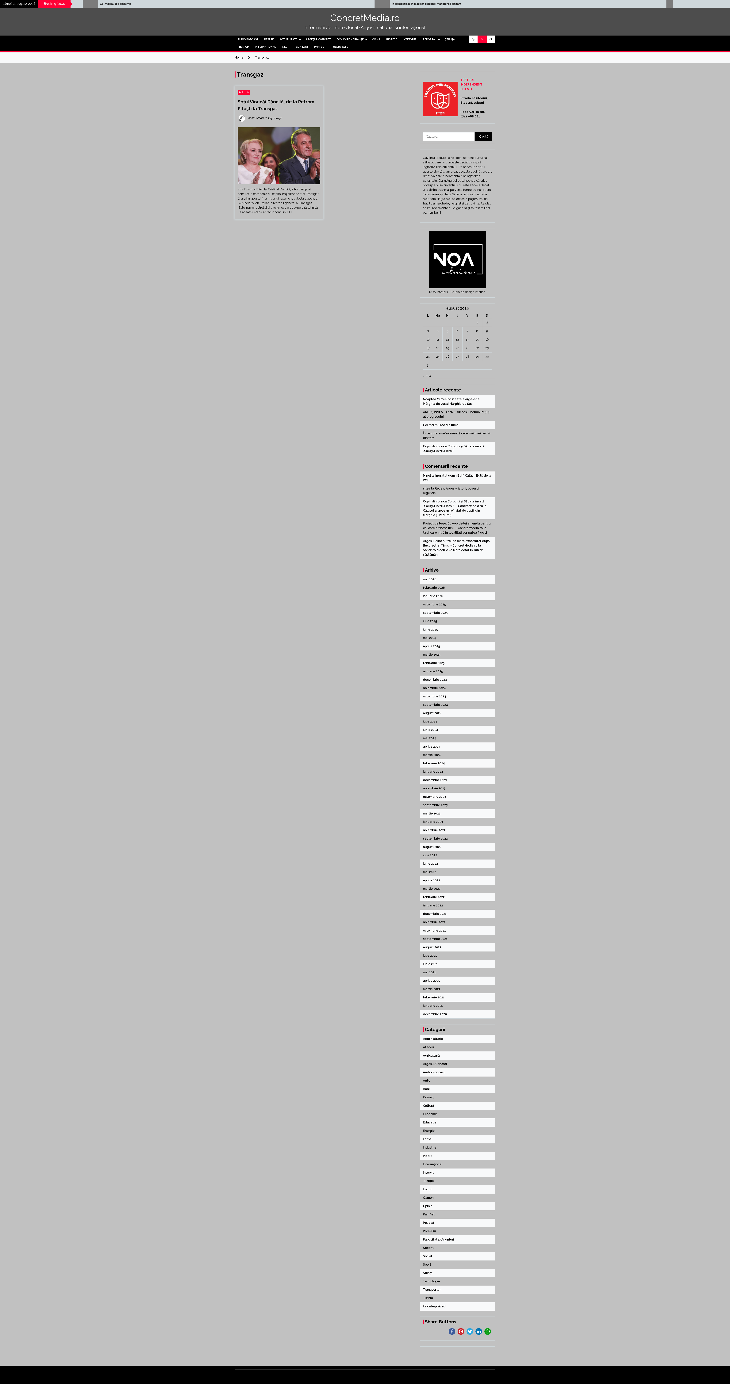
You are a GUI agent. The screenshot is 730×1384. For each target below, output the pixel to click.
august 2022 (432, 847)
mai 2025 (429, 638)
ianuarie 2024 (433, 771)
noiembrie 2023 (434, 788)
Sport (427, 1264)
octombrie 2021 (434, 930)
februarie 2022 (434, 897)
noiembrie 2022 (434, 830)
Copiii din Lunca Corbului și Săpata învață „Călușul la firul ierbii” (261, 3)
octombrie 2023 (434, 797)
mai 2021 (429, 972)
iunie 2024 (430, 730)
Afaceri (428, 1047)
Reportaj (429, 39)
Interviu (428, 1172)
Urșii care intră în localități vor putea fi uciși (455, 532)
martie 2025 (431, 654)
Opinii (376, 39)
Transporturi (432, 1289)
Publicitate (340, 46)
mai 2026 (429, 579)
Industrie (429, 1147)
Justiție (391, 39)
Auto (426, 1080)
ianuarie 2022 (433, 905)
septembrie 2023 (435, 805)
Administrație (433, 1039)
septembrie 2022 (435, 838)
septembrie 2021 (435, 939)
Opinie (427, 1206)
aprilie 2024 (431, 746)
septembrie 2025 (435, 613)
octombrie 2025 (434, 604)
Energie (429, 1131)
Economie (430, 1114)
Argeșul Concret (318, 39)
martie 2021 (431, 989)
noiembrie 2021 (434, 922)
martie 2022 (431, 888)
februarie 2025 (433, 663)
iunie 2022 (430, 863)
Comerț (428, 1097)
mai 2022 (429, 872)
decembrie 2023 (435, 780)
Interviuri (410, 39)
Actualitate (288, 39)
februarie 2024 (434, 763)
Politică (244, 92)
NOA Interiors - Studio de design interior (457, 292)
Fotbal (427, 1139)
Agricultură (431, 1055)
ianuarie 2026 (433, 596)
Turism (428, 1298)
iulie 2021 (430, 955)
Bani (426, 1089)
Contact (302, 46)
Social (427, 1256)
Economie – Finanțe (350, 39)
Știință (450, 39)
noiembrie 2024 (434, 688)
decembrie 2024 (435, 679)
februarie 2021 (433, 997)
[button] (473, 39)
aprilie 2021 (431, 980)
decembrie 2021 (435, 914)
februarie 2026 (434, 587)
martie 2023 (431, 813)
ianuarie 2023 (433, 822)
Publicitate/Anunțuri (438, 1239)
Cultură (428, 1106)
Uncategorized (434, 1306)
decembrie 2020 (435, 1014)
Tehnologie (431, 1281)
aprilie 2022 (431, 880)
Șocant (428, 1248)
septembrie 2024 (435, 705)
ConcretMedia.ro (365, 18)
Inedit (286, 46)
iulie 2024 (430, 721)
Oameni (428, 1197)
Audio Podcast (248, 39)
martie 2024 (432, 755)
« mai (427, 376)
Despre (269, 39)
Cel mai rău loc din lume (441, 425)
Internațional (265, 46)
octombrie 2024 (434, 696)
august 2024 (432, 713)
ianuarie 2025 (433, 671)
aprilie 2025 (431, 646)
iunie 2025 (430, 629)
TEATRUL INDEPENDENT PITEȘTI (471, 84)
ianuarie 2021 (433, 1006)
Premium (243, 46)
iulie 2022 (430, 855)
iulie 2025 (430, 621)
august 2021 (432, 947)
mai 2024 (429, 738)
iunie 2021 (430, 964)
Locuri (427, 1189)
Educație (429, 1122)
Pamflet (320, 46)
